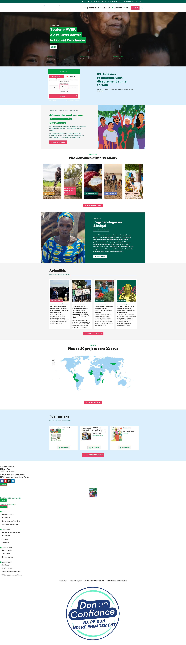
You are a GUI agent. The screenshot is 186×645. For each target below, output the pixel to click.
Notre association (7, 514)
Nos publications (7, 557)
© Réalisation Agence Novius (11, 575)
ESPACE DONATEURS (115, 1)
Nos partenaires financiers (10, 521)
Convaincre (5, 539)
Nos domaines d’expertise (10, 532)
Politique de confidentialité (10, 572)
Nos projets (5, 536)
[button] (141, 8)
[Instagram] (91, 1)
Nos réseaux (5, 518)
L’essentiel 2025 (66, 427)
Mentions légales (7, 568)
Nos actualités (6, 550)
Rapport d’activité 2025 (129, 431)
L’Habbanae (5, 554)
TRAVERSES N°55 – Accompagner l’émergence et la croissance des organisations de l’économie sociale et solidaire (99, 430)
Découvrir (54, 47)
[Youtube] (88, 1)
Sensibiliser (5, 542)
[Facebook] (82, 1)
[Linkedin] (94, 1)
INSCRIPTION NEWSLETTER (130, 1)
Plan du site (5, 565)
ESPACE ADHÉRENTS (101, 1)
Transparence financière (9, 524)
